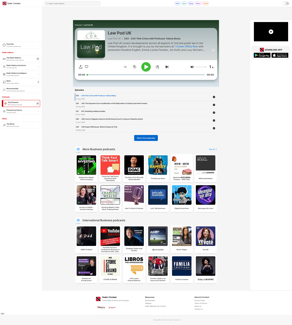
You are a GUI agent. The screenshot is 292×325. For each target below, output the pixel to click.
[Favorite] (86, 66)
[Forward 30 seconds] (157, 66)
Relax (198, 3)
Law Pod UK (88, 25)
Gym (184, 3)
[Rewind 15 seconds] (134, 66)
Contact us (198, 309)
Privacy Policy (199, 300)
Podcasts (78, 25)
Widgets (148, 303)
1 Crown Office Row (186, 46)
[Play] (146, 67)
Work (178, 3)
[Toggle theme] (285, 3)
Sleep (191, 3)
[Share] (80, 66)
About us (197, 306)
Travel (205, 3)
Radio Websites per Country (155, 306)
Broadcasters (150, 300)
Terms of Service (200, 303)
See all (212, 149)
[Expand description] (213, 50)
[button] (192, 67)
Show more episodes (146, 138)
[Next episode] (166, 66)
